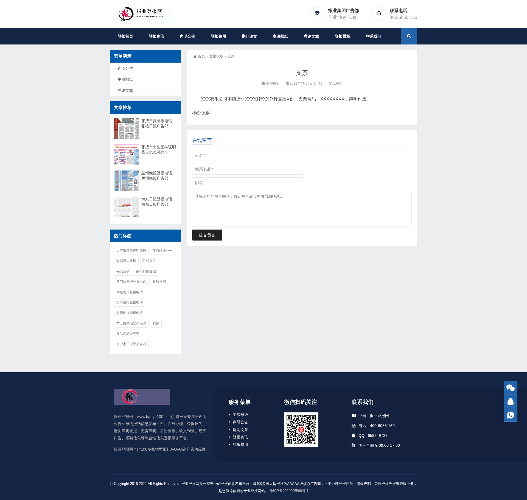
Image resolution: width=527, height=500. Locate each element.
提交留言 (207, 235)
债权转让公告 (162, 251)
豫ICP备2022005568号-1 (289, 491)
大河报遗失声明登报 (131, 251)
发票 (156, 323)
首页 (201, 56)
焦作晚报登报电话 (129, 313)
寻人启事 (123, 271)
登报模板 (342, 36)
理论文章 (311, 36)
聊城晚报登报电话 (129, 292)
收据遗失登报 (126, 261)
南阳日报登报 (146, 271)
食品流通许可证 (127, 334)
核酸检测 (159, 282)
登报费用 (218, 36)
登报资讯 (156, 36)
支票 (206, 113)
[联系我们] (510, 401)
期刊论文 (249, 36)
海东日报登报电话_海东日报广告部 (157, 201)
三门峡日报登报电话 (131, 282)
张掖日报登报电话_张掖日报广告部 (157, 123)
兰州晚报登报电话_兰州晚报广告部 (157, 175)
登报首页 (125, 36)
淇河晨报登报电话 (129, 302)
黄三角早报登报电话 (131, 323)
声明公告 (187, 36)
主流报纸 (280, 36)
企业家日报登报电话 (131, 344)
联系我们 (373, 36)
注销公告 (149, 261)
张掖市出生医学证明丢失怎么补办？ (158, 149)
